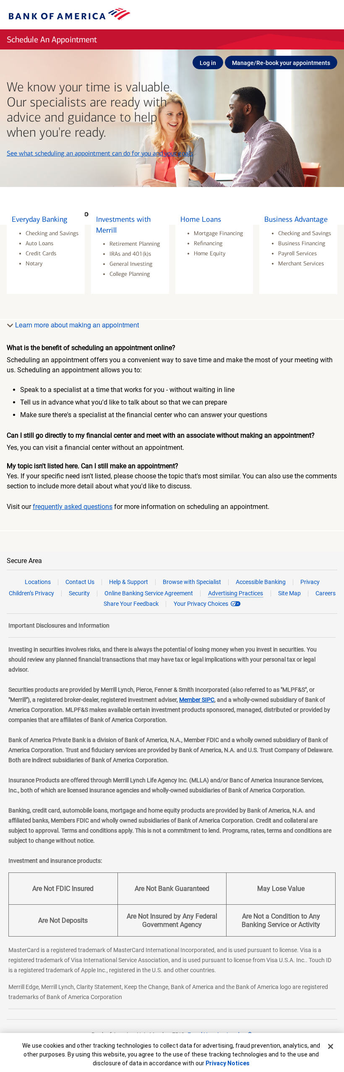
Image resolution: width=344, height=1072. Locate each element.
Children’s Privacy (31, 593)
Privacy (310, 582)
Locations (38, 582)
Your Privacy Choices (201, 603)
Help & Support (128, 582)
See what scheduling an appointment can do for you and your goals (100, 153)
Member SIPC (196, 699)
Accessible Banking (261, 582)
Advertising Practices (235, 593)
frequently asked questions (72, 507)
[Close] (330, 1046)
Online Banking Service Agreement (148, 593)
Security (79, 593)
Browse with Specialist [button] (192, 582)
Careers (325, 593)
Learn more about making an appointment (76, 325)
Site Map (289, 593)
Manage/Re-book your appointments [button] (281, 63)
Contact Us (79, 582)
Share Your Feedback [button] (131, 604)
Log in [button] (208, 63)
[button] (46, 251)
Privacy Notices (228, 1063)
